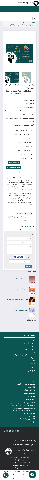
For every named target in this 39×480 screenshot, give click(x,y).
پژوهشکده (31, 381)
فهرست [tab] (24, 173)
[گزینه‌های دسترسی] (32, 474)
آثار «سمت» (31, 387)
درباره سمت (31, 378)
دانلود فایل (23, 158)
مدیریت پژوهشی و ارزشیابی (26, 384)
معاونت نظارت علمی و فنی (26, 346)
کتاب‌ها (24, 23)
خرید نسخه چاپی (14, 162)
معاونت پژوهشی (29, 343)
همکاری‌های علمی (29, 393)
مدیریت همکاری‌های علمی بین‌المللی (23, 355)
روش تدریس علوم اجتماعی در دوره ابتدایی (20, 217)
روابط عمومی (31, 352)
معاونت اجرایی (30, 349)
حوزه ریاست (31, 340)
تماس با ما (25, 440)
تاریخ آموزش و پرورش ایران (20, 278)
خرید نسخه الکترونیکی (13, 167)
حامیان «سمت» (30, 399)
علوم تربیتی (25, 101)
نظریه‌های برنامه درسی (21, 310)
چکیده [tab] (31, 173)
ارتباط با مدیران (30, 364)
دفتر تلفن (32, 367)
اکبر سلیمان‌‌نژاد (28, 221)
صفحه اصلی (31, 375)
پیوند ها (33, 440)
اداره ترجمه (31, 361)
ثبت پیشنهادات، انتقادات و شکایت (24, 444)
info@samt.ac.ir (19, 408)
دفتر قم (32, 358)
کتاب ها (16, 440)
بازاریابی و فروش (29, 390)
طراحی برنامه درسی (22, 289)
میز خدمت (31, 396)
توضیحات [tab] (17, 173)
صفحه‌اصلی (32, 23)
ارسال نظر (28, 266)
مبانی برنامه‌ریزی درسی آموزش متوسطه (17, 299)
